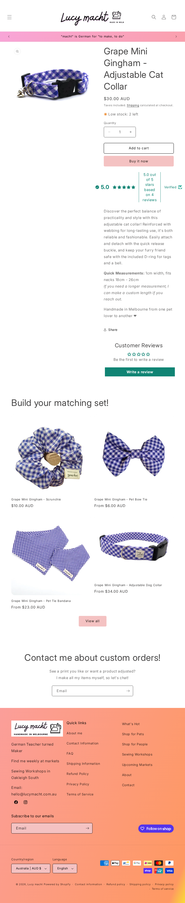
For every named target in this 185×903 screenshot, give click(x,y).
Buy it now (138, 161)
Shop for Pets (133, 734)
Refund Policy (78, 774)
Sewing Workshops (137, 754)
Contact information (88, 884)
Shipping (133, 105)
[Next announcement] (176, 36)
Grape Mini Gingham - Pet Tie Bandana (41, 601)
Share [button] (113, 330)
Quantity (110, 123)
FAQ (70, 753)
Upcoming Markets (137, 765)
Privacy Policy (78, 784)
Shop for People (135, 744)
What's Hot (131, 724)
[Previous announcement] (9, 36)
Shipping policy (140, 884)
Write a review (140, 372)
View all (93, 621)
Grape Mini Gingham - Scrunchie (36, 499)
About (127, 775)
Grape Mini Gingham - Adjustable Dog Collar (128, 585)
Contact (128, 785)
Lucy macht (36, 884)
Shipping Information (83, 763)
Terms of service (163, 888)
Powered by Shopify (57, 884)
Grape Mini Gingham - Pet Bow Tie (120, 499)
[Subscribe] (128, 691)
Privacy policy (164, 884)
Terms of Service (80, 794)
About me (74, 733)
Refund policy (115, 884)
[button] (9, 17)
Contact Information (82, 743)
